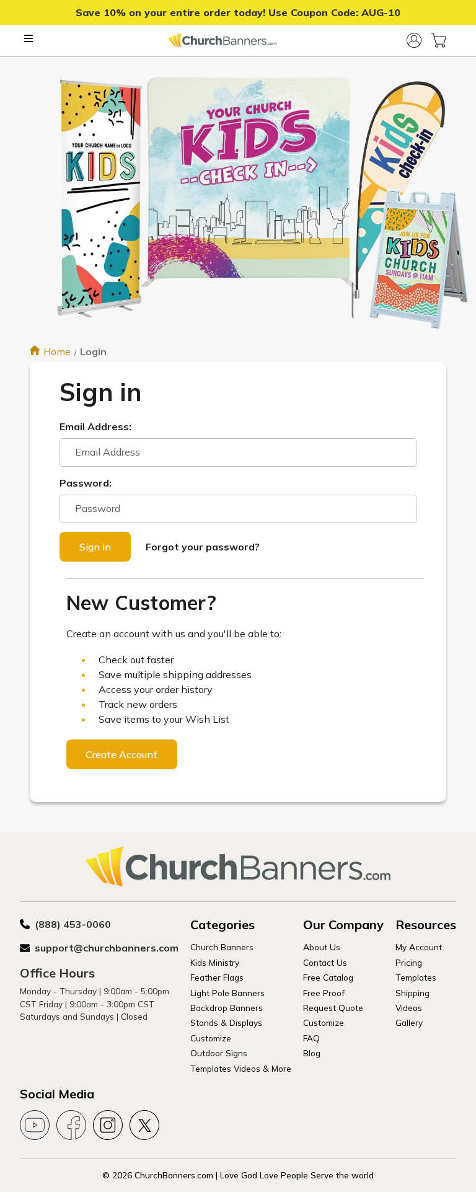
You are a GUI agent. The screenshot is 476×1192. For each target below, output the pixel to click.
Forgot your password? (203, 547)
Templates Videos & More (240, 1068)
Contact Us (325, 962)
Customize (210, 1038)
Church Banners (221, 947)
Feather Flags (217, 977)
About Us (321, 947)
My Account (418, 947)
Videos (408, 1007)
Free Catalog (328, 977)
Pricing (408, 962)
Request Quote (333, 1007)
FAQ (311, 1038)
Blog (311, 1053)
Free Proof (324, 992)
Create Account (121, 754)
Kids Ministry (214, 962)
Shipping (412, 992)
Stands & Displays (226, 1022)
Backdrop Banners (226, 1007)
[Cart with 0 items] (438, 40)
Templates (415, 977)
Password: (86, 483)
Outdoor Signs (218, 1053)
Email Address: (95, 426)
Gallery (409, 1022)
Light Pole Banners (227, 992)
